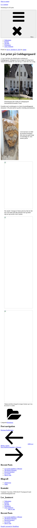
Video (6, 484)
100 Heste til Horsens (10, 470)
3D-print (6, 43)
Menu (32, 37)
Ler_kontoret (4, 4)
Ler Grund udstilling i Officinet (13, 468)
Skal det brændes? (9, 472)
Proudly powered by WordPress (10, 526)
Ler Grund (7, 473)
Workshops (7, 45)
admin (24, 49)
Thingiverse (7, 482)
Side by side (7, 475)
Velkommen (7, 40)
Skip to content (5, 1)
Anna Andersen (8, 46)
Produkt (6, 41)
